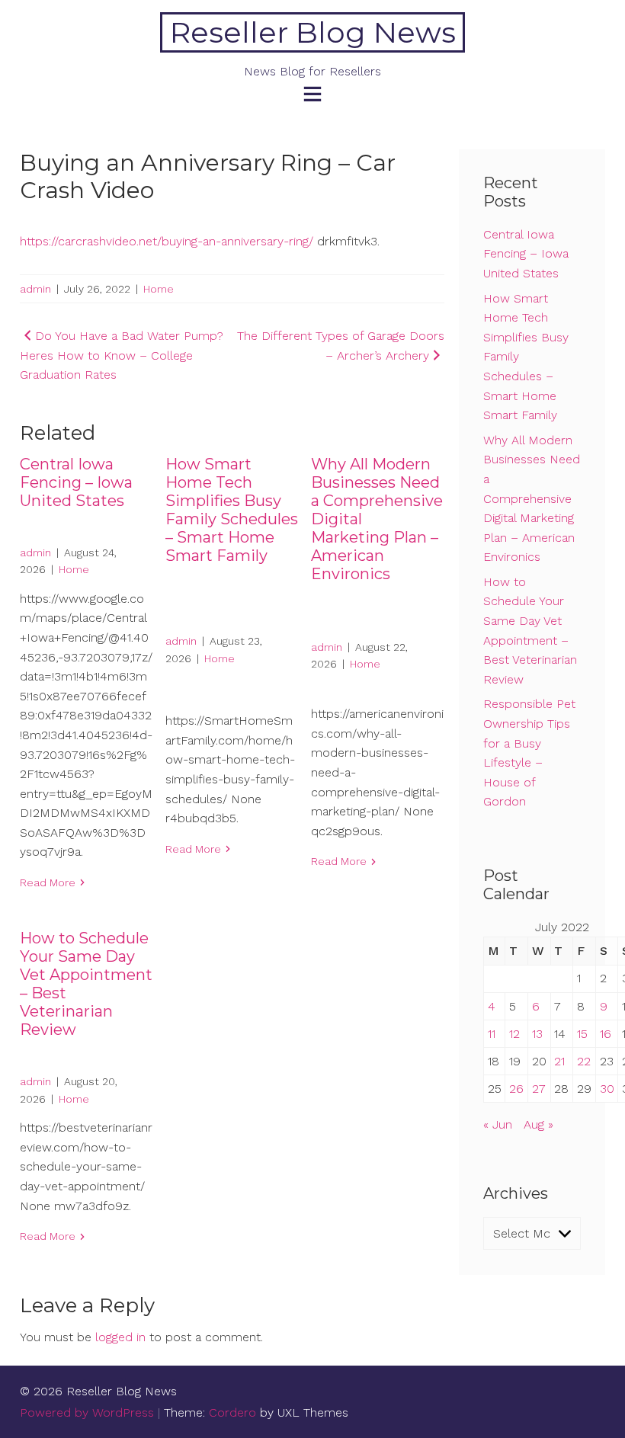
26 (516, 1088)
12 (514, 1033)
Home (158, 289)
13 (537, 1033)
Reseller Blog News (313, 32)
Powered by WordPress (87, 1412)
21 (559, 1061)
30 (607, 1088)
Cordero (232, 1412)
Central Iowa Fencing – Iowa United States (76, 482)
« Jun (497, 1124)
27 (539, 1088)
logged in (120, 1337)
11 (491, 1033)
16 (605, 1033)
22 (584, 1061)
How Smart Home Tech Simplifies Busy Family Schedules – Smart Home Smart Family (231, 510)
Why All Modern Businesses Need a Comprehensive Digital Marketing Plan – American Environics (531, 499)
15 (582, 1033)
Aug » (538, 1124)
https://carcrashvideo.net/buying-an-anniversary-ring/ (166, 241)
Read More (47, 882)
